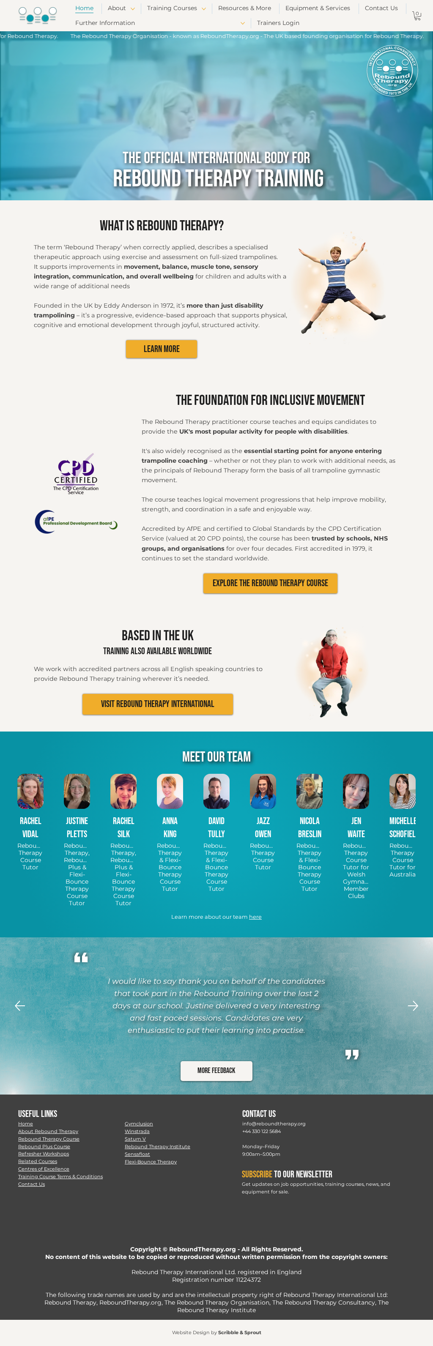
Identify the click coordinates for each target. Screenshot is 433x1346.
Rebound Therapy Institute (157, 1146)
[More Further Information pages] (243, 23)
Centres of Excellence (43, 1169)
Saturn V (135, 1139)
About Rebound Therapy (48, 1131)
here (255, 917)
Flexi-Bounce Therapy (151, 1162)
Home (25, 1124)
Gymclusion (139, 1124)
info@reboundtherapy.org (274, 1124)
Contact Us (31, 1184)
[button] (417, 15)
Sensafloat (137, 1154)
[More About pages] (133, 9)
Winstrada (137, 1131)
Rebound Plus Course (44, 1146)
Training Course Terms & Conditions (60, 1176)
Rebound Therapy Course (48, 1139)
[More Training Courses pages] (204, 9)
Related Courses (37, 1161)
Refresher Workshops (43, 1154)
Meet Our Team (216, 757)
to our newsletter (287, 1174)
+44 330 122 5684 (261, 1131)
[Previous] (20, 1006)
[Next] (413, 1006)
